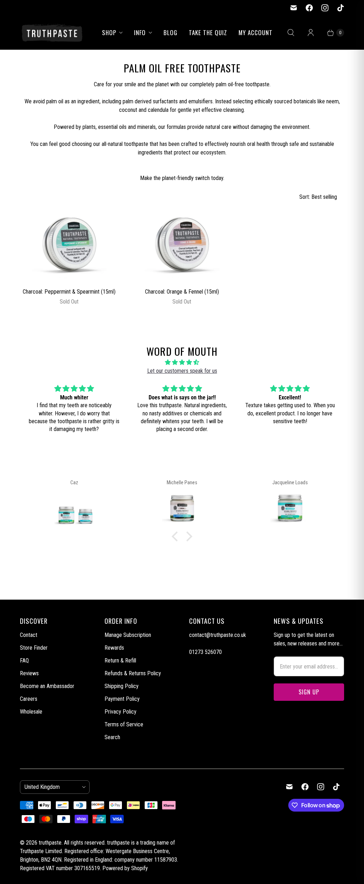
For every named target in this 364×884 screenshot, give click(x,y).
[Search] (291, 32)
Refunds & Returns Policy (133, 673)
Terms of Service (124, 724)
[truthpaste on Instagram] (325, 8)
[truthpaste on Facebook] (309, 8)
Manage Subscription (128, 635)
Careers (28, 698)
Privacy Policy (120, 711)
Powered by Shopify (125, 868)
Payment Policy (122, 698)
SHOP (109, 32)
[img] (182, 362)
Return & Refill (120, 660)
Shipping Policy (122, 686)
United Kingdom (52, 787)
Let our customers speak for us (182, 370)
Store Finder (34, 647)
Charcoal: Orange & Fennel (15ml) (182, 291)
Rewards (114, 647)
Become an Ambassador (47, 686)
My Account (256, 32)
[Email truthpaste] (293, 8)
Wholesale (31, 711)
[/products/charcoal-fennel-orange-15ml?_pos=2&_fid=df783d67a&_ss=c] (182, 244)
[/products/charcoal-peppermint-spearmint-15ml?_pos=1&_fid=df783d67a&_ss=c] (69, 244)
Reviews (29, 673)
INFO (140, 32)
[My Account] (311, 32)
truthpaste (50, 842)
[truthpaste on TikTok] (340, 8)
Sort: (318, 196)
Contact (28, 635)
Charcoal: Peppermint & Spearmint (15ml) (69, 291)
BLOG (170, 32)
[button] (177, 536)
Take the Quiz (208, 32)
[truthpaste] (52, 33)
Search (112, 737)
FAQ (24, 660)
